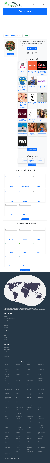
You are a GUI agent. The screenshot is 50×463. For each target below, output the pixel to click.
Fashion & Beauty (10, 35)
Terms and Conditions (8, 323)
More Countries (6, 356)
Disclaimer (6, 325)
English (26, 35)
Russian (5, 339)
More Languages (7, 341)
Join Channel (10, 54)
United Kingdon (7, 349)
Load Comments (32, 164)
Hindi (5, 335)
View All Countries (25, 218)
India (5, 354)
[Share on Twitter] (36, 53)
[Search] (43, 4)
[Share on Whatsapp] (31, 53)
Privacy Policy (6, 320)
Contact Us (6, 327)
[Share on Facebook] (28, 53)
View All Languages (25, 270)
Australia (5, 351)
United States (6, 347)
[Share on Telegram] (33, 53)
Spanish (5, 337)
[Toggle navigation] (33, 4)
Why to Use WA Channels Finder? (9, 318)
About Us (5, 316)
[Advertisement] (25, 24)
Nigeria (19, 35)
